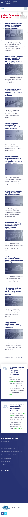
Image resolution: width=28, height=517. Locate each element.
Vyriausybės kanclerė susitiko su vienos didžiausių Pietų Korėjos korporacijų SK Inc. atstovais (13, 92)
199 (19, 357)
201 (6, 359)
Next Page (15, 359)
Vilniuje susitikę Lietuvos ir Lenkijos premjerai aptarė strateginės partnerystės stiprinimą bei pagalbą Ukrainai (14, 59)
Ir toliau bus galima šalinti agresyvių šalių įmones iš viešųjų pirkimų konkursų (14, 259)
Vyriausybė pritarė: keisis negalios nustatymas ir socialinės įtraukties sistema (14, 126)
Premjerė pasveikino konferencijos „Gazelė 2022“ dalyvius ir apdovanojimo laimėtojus (13, 226)
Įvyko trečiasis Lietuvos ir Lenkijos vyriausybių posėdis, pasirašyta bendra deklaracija (13, 26)
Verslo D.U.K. (15, 1)
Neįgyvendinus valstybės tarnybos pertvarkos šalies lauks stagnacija (13, 325)
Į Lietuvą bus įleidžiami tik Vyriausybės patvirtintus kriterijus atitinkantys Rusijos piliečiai (13, 291)
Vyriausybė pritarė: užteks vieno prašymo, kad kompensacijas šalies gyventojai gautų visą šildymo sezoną (13, 160)
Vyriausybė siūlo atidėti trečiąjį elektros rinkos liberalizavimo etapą (13, 192)
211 (10, 359)
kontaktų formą (19, 377)
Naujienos (7, 1)
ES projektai (8, 3)
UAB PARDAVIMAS (18, 428)
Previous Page (9, 357)
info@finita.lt (12, 381)
